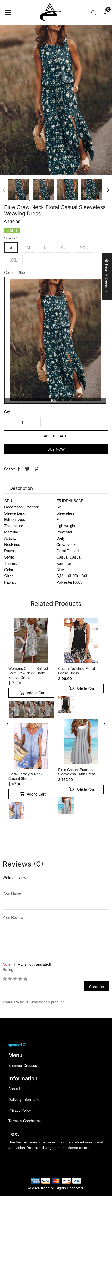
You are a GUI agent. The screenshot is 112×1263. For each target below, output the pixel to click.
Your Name (12, 893)
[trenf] (50, 12)
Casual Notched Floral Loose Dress (76, 670)
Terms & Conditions (24, 1120)
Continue (96, 986)
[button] (108, 190)
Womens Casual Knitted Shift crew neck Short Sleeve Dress (28, 673)
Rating (8, 969)
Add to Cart (36, 658)
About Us (15, 1088)
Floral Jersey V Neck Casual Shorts (25, 776)
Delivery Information (24, 1099)
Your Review (13, 917)
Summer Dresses (22, 1065)
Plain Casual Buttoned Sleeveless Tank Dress (77, 772)
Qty (7, 411)
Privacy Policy (19, 1110)
